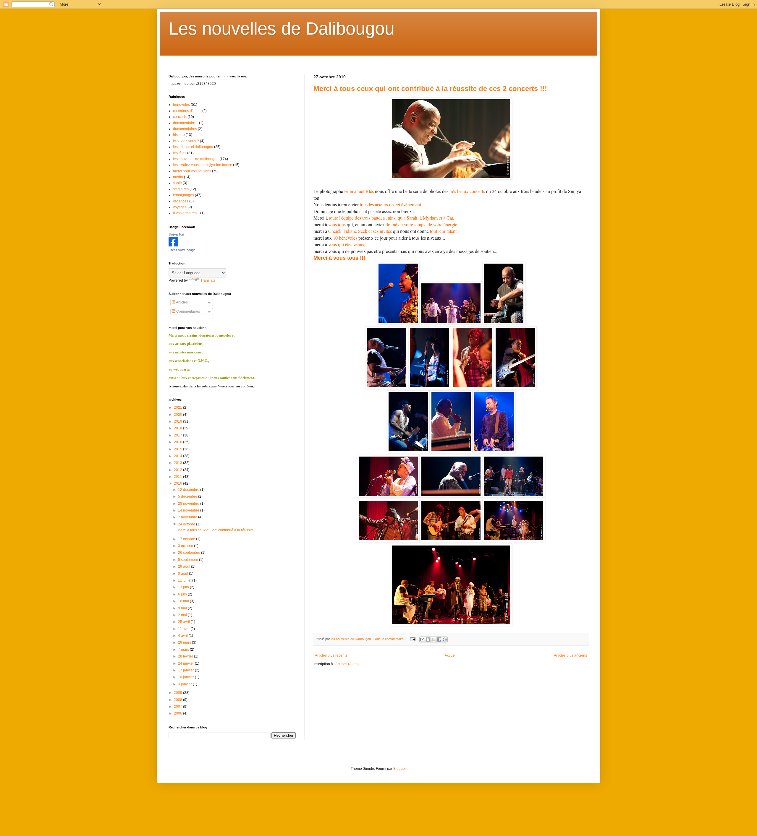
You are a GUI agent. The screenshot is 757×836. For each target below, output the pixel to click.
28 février (186, 656)
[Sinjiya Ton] (173, 245)
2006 (178, 713)
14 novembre (189, 510)
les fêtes (179, 153)
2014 (178, 456)
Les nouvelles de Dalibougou (281, 28)
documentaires (185, 129)
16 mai (184, 601)
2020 (178, 415)
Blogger (399, 769)
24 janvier (186, 663)
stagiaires (181, 189)
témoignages (183, 195)
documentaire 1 (185, 123)
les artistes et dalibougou (193, 147)
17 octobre (187, 539)
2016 (178, 442)
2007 (178, 706)
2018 (178, 428)
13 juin (184, 587)
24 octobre (187, 524)
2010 (178, 483)
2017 (178, 435)
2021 (178, 407)
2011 (178, 477)
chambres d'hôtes (187, 111)
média (178, 177)
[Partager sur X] (433, 639)
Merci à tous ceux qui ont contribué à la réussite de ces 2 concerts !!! (430, 88)
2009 (178, 693)
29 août (184, 566)
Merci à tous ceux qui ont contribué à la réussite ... (217, 530)
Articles (181, 302)
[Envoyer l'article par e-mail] (412, 639)
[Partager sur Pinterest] (445, 639)
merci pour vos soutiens (192, 171)
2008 (178, 700)
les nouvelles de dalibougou (196, 159)
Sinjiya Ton (176, 234)
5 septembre (188, 560)
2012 (178, 470)
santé (177, 183)
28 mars (185, 642)
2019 (178, 421)
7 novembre (188, 517)
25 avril (184, 622)
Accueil (451, 655)
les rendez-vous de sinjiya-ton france (202, 165)
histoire (179, 135)
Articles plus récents (331, 655)
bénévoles (181, 105)
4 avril (183, 636)
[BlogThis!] (428, 639)
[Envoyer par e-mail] (422, 639)
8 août (183, 574)
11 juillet (185, 580)
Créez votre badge (182, 250)
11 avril (184, 629)
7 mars (184, 649)
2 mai (183, 615)
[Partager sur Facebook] (439, 639)
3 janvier (185, 684)
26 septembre (189, 553)
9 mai (183, 608)
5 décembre (188, 496)
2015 (178, 449)
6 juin (183, 594)
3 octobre (186, 546)
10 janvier (186, 677)
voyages (180, 207)
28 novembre (189, 503)
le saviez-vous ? (186, 141)
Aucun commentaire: (390, 639)
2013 (178, 463)
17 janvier (186, 670)
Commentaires (187, 311)
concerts (180, 117)
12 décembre (189, 490)
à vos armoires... (186, 213)
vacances (180, 201)
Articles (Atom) (347, 664)
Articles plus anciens (570, 655)
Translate (208, 280)
